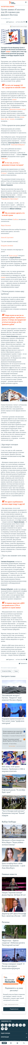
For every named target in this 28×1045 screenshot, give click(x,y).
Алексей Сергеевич (7, 237)
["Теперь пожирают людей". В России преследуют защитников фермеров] (14, 955)
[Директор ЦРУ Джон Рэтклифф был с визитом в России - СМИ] (14, 905)
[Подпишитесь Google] (2, 1025)
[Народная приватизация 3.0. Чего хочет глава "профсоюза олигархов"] (14, 710)
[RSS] (24, 1025)
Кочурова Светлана (7, 245)
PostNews (16, 219)
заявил (8, 51)
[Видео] (17, 1043)
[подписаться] (6, 1028)
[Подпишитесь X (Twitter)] (9, 1025)
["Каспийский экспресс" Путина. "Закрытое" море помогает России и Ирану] (14, 687)
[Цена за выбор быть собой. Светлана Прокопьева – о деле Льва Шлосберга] (14, 855)
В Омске (4, 173)
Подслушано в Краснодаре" (9, 199)
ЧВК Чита (4, 158)
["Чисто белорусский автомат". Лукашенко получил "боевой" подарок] (14, 802)
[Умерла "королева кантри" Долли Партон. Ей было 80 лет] (14, 884)
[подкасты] (11, 1043)
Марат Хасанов (5, 225)
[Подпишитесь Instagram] (20, 1025)
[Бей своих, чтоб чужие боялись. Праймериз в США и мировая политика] (14, 758)
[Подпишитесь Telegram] (16, 1025)
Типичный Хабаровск (18, 144)
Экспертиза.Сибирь (7, 6)
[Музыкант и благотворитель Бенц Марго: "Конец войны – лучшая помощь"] (14, 831)
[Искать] (24, 1043)
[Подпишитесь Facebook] (6, 1025)
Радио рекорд (13, 255)
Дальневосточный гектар (18, 109)
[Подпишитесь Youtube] (13, 1025)
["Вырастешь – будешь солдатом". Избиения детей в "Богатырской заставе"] (14, 932)
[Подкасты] (2, 1028)
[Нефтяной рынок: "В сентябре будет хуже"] (14, 781)
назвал (14, 99)
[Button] (10, 22)
